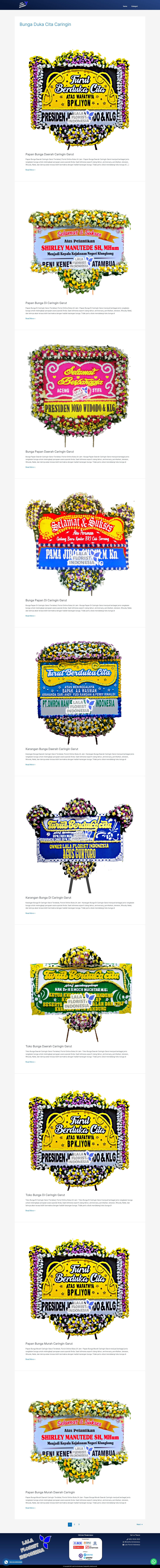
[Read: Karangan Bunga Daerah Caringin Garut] (80, 690)
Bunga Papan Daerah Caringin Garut (50, 451)
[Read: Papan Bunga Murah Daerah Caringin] (80, 1434)
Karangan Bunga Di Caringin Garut (48, 897)
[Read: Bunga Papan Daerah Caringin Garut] (80, 393)
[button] (153, 1561)
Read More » (30, 170)
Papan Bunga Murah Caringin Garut (49, 1343)
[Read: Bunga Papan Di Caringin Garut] (80, 541)
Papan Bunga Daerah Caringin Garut (50, 154)
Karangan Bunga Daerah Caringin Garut (52, 749)
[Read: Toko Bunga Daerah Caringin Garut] (80, 988)
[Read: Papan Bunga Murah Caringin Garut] (80, 1285)
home (125, 6)
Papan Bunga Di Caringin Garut (46, 303)
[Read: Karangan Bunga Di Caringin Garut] (80, 839)
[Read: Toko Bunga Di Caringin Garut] (80, 1136)
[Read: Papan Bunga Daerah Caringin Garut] (80, 95)
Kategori (134, 6)
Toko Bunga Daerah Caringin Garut (49, 1046)
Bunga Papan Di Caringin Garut (46, 600)
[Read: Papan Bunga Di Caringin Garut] (80, 244)
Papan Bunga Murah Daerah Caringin (50, 1492)
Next (140, 1524)
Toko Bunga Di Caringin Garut (45, 1195)
